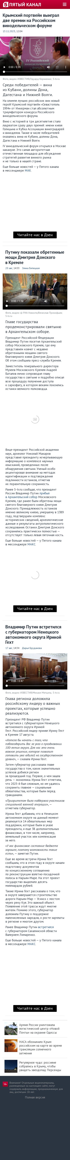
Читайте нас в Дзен (35, 234)
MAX (28, 170)
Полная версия (35, 1097)
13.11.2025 (9, 31)
